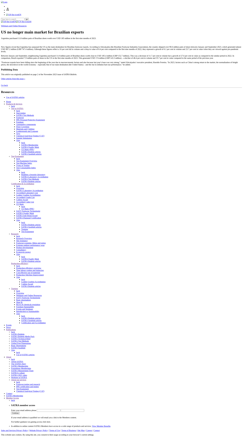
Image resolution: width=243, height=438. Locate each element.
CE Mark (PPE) (27, 149)
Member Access (12, 398)
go (27, 19)
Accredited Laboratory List (27, 193)
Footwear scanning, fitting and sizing (31, 243)
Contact (9, 393)
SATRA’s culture (18, 373)
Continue (15, 413)
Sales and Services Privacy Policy (14, 430)
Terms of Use (54, 430)
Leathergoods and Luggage (27, 131)
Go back (4, 85)
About (8, 357)
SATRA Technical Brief (20, 339)
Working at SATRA (19, 377)
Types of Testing (22, 165)
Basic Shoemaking (18, 346)
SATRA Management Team (22, 371)
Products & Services (14, 104)
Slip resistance (22, 241)
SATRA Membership (29, 145)
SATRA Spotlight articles (31, 154)
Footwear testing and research (28, 384)
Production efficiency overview (28, 268)
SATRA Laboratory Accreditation (34, 177)
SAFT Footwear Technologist (28, 211)
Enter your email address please (23, 410)
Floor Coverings (22, 127)
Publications (11, 330)
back (13, 106)
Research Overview (24, 238)
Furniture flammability (25, 307)
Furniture (20, 122)
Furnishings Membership (21, 368)
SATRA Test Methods (25, 115)
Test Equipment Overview (26, 161)
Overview (20, 188)
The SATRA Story (18, 364)
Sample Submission (24, 138)
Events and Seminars (24, 309)
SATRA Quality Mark (30, 147)
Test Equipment (17, 156)
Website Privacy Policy (38, 430)
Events (9, 325)
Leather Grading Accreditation (28, 195)
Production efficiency (19, 263)
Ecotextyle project (23, 252)
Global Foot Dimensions (21, 343)
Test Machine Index (24, 163)
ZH (30, 22)
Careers (89, 430)
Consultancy (21, 250)
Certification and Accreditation (33, 323)
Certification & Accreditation (22, 184)
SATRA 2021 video (19, 375)
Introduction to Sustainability (27, 311)
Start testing (21, 113)
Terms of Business (68, 430)
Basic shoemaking (23, 300)
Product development (24, 247)
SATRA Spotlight (18, 348)
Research (14, 234)
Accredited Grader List (25, 197)
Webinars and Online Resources (14, 26)
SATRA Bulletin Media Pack (22, 336)
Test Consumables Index (26, 168)
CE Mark (20, 204)
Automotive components (26, 124)
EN (14, 22)
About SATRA (17, 361)
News (8, 327)
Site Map (81, 430)
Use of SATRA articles (15, 97)
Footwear (20, 118)
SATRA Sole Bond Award (26, 216)
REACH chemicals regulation (28, 304)
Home (8, 102)
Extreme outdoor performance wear (30, 245)
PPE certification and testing (27, 387)
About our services (18, 380)
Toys (18, 133)
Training (24, 229)
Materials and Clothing (25, 129)
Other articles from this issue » (13, 79)
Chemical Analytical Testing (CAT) (30, 136)
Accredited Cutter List (25, 202)
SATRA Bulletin (17, 334)
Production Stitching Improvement (30, 275)
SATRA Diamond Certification (28, 218)
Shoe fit (19, 302)
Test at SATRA (17, 108)
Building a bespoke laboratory (33, 175)
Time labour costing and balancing (30, 270)
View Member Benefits (101, 426)
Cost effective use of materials (28, 273)
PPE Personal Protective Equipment (30, 120)
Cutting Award (22, 200)
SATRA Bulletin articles (31, 152)
